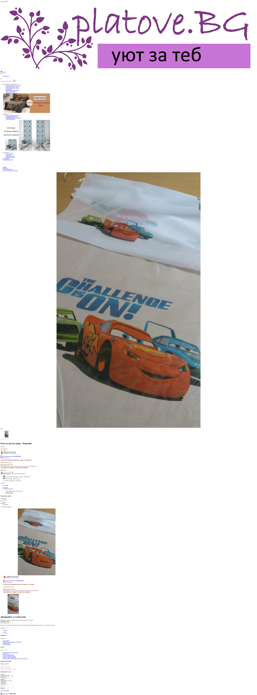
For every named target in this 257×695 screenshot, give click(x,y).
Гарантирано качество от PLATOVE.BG (12, 642)
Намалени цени (6, 643)
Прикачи (3, 679)
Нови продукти (6, 644)
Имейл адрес (3, 676)
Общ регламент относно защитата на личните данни (15, 658)
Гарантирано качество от (11, 456)
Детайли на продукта (8, 488)
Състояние (3, 506)
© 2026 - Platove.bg (5, 690)
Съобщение (3, 683)
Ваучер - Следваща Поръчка (9, 657)
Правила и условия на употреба (10, 652)
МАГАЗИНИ (6, 640)
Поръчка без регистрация (18, 473)
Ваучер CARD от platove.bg (9, 656)
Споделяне (5, 485)
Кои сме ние (6, 653)
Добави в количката (6, 473)
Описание (5, 487)
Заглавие (3, 674)
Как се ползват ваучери (8, 655)
